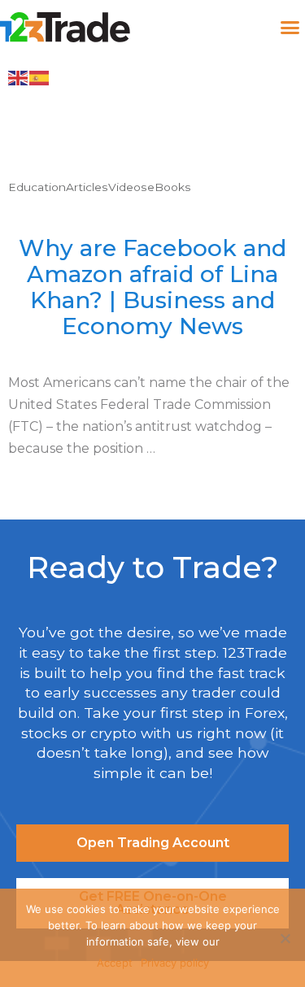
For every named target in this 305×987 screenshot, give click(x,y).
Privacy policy (175, 962)
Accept (115, 962)
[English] (18, 77)
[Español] (39, 77)
